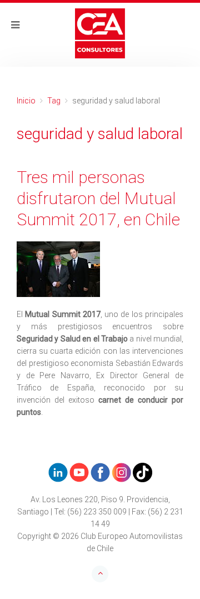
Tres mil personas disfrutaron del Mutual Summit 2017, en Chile (98, 198)
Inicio (26, 100)
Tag (54, 100)
